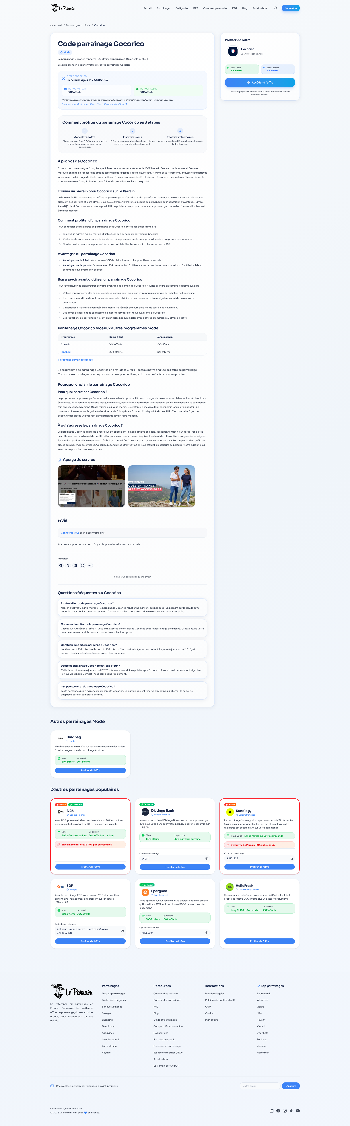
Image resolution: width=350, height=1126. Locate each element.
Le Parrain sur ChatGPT (167, 1065)
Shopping (107, 1019)
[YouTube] (298, 1111)
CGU (208, 1006)
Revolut (261, 1019)
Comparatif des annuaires (168, 1026)
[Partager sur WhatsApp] (82, 565)
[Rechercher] (275, 8)
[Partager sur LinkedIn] (75, 565)
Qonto (260, 1006)
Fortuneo (262, 1039)
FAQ (155, 1006)
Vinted (261, 1026)
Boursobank (264, 993)
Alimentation (109, 1046)
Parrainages (73, 25)
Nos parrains (160, 1032)
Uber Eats (262, 1032)
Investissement (110, 1039)
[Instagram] (285, 1111)
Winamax (262, 1000)
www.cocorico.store (253, 53)
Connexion (291, 8)
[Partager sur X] (68, 565)
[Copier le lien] (90, 565)
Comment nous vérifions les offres (78, 104)
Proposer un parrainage (167, 1046)
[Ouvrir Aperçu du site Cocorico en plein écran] (91, 486)
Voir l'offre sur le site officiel (110, 104)
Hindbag (66, 351)
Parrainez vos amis (164, 1039)
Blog (156, 1013)
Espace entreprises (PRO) (167, 1052)
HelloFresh (263, 1052)
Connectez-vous (70, 532)
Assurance (108, 1032)
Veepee (261, 1046)
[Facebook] (278, 1111)
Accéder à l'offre (262, 82)
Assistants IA (160, 1059)
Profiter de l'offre (90, 770)
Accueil (58, 25)
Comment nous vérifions (167, 1000)
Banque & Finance (112, 1006)
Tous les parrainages (113, 993)
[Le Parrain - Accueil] (62, 8)
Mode (87, 25)
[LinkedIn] (271, 1111)
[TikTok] (291, 1111)
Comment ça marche (165, 993)
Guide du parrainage (165, 1019)
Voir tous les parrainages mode (77, 359)
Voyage (106, 1052)
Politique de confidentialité (220, 1000)
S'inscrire (291, 1086)
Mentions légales (214, 993)
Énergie (106, 1013)
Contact (210, 1013)
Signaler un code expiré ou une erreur (132, 576)
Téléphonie (108, 1026)
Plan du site (211, 1019)
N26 (259, 1013)
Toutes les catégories (114, 1000)
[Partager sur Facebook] (61, 565)
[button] (175, 858)
